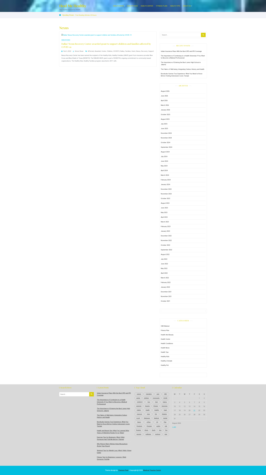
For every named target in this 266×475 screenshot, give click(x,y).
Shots (146, 430)
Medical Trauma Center (152, 470)
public (158, 426)
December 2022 (166, 236)
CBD (165, 394)
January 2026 (165, 110)
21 (194, 410)
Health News (118, 6)
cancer (139, 394)
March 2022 (165, 278)
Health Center (147, 6)
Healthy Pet (165, 365)
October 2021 (165, 301)
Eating (165, 402)
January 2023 (165, 231)
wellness (148, 434)
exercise (138, 406)
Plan (165, 422)
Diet (156, 402)
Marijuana (147, 418)
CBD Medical (165, 326)
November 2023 (166, 194)
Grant (133, 51)
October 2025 (165, 114)
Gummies (164, 406)
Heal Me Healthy (72, 5)
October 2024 (165, 142)
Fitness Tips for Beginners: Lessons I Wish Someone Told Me (111, 458)
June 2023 (164, 208)
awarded (98, 51)
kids (148, 414)
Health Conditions (167, 343)
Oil (157, 422)
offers (148, 422)
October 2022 (165, 245)
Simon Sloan (79, 51)
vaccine (139, 434)
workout (157, 434)
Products (139, 426)
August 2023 (165, 203)
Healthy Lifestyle (166, 361)
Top (166, 430)
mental (165, 418)
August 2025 (165, 119)
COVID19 (116, 51)
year (166, 434)
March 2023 (165, 222)
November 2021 (166, 296)
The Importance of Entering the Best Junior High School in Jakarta (181, 63)
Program (149, 426)
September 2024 (166, 147)
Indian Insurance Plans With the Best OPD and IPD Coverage (181, 51)
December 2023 (166, 189)
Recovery (144, 51)
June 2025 (164, 128)
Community (156, 398)
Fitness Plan (161, 6)
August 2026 (165, 91)
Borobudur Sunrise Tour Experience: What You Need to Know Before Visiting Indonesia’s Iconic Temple (181, 75)
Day (149, 402)
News (139, 422)
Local (138, 418)
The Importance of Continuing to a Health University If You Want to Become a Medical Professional (183, 57)
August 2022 (165, 254)
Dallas (122, 51)
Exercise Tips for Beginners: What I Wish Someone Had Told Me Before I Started (110, 438)
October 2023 (165, 198)
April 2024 (164, 170)
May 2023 (164, 212)
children (109, 51)
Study (153, 430)
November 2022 (166, 240)
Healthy (156, 410)
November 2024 (166, 138)
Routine (138, 430)
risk (166, 426)
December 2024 (166, 133)
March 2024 (165, 175)
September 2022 (166, 250)
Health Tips (175, 6)
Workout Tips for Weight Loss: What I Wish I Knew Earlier (114, 452)
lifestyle (164, 414)
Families (128, 51)
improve (139, 414)
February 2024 (166, 180)
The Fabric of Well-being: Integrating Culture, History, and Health (182, 69)
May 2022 (164, 268)
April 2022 (164, 273)
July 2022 (164, 259)
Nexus (138, 51)
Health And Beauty (167, 335)
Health (148, 410)
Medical (156, 418)
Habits (139, 410)
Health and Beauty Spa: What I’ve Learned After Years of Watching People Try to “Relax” (113, 432)
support (151, 51)
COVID (165, 398)
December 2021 (166, 292)
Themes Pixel (123, 470)
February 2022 (166, 282)
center (104, 51)
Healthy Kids (132, 6)
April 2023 (164, 217)
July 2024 (164, 156)
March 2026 (165, 105)
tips (160, 430)
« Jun (174, 427)
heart (165, 410)
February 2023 (166, 226)
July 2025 (164, 124)
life (156, 414)
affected (91, 51)
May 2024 (164, 166)
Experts (147, 406)
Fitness (155, 406)
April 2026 (164, 100)
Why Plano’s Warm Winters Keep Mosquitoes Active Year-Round (112, 445)
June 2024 (164, 161)
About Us (187, 6)
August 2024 (165, 152)
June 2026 (164, 96)
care (158, 394)
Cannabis (149, 394)
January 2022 (165, 287)
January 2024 (165, 184)
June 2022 (164, 264)
